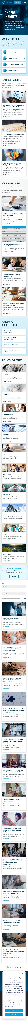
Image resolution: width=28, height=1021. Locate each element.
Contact (17, 2)
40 (20, 967)
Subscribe (14, 576)
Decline (14, 1014)
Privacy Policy (19, 996)
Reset (24, 598)
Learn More (6, 381)
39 (17, 967)
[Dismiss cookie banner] (22, 974)
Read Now (6, 116)
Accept (14, 1010)
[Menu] (25, 2)
